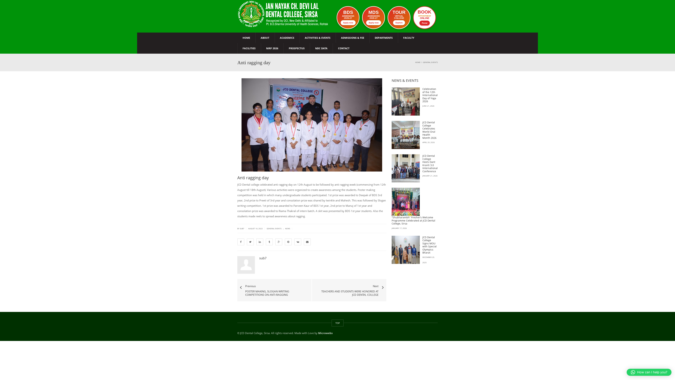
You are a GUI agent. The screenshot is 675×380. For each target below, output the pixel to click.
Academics (287, 37)
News (287, 228)
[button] (649, 372)
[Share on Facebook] (240, 241)
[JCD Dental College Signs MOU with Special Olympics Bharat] (406, 250)
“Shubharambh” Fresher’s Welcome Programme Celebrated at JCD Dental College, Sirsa (413, 220)
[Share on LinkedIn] (259, 241)
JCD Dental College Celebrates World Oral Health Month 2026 (429, 130)
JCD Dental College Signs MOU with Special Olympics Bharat (429, 245)
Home (246, 37)
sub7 (262, 258)
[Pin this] (288, 241)
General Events (274, 228)
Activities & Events (317, 37)
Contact (343, 48)
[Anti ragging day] (283, 13)
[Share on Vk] (297, 241)
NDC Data (321, 48)
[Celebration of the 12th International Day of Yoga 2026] (406, 101)
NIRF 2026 (272, 48)
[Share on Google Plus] (278, 241)
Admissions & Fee (352, 37)
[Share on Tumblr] (269, 241)
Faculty (408, 37)
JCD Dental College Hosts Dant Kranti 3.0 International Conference (430, 163)
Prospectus (297, 48)
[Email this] (307, 241)
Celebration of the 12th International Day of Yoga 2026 (430, 95)
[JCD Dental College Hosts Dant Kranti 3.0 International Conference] (406, 168)
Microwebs (325, 333)
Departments (384, 37)
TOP (337, 323)
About (265, 37)
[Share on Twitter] (250, 241)
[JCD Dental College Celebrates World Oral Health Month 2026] (406, 135)
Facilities (249, 48)
